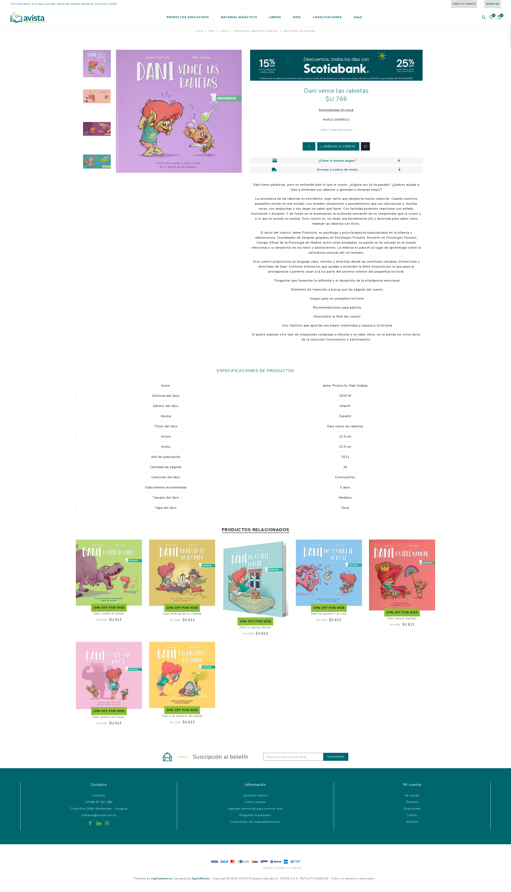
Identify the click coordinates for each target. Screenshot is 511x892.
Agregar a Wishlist (105, 591)
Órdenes (412, 802)
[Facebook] (90, 822)
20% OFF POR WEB (109, 608)
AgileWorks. (201, 878)
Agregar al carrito (113, 591)
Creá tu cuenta (464, 3)
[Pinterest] (99, 822)
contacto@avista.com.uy (98, 815)
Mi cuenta (412, 795)
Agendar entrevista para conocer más (255, 809)
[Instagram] (107, 822)
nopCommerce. (162, 878)
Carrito (412, 815)
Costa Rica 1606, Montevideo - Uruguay (99, 809)
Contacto (98, 795)
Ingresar (492, 3)
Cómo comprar (255, 802)
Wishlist (412, 822)
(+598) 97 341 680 (98, 802)
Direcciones (412, 809)
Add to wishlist (365, 146)
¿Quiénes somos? (255, 795)
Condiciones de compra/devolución (255, 822)
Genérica (342, 120)
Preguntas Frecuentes (255, 815)
